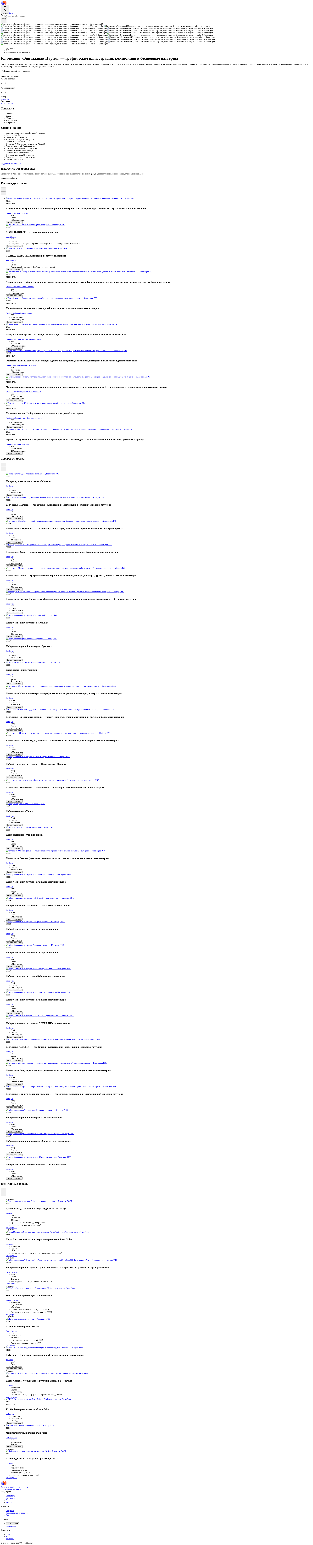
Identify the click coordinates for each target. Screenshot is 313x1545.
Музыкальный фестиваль (30, 392)
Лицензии (10, 1511)
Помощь (9, 1515)
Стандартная (9, 79)
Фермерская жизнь (28, 365)
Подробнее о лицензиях (11, 163)
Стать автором (12, 1524)
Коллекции (10, 1498)
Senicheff (9, 1213)
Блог (8, 1500)
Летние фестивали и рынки (31, 418)
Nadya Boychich (12, 1272)
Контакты (10, 1539)
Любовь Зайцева (13, 213)
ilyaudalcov (10, 1300)
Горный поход (26, 444)
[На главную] (3, 4)
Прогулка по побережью (30, 339)
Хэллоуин (24, 213)
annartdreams (11, 237)
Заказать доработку (14, 222)
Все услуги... (11, 1228)
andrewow (10, 1414)
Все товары (10, 1496)
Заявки (12, 13)
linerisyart (9, 486)
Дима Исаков (11, 1331)
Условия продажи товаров (17, 1513)
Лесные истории (27, 287)
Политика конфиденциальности (14, 1487)
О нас (8, 1534)
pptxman (9, 1244)
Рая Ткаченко (11, 1438)
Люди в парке (26, 313)
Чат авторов (11, 1526)
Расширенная (9, 88)
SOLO (18, 1300)
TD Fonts (9, 1360)
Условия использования (11, 1489)
